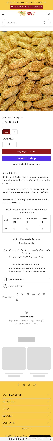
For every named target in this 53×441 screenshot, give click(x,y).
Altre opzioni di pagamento (26, 164)
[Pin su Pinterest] (28, 294)
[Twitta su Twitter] (22, 294)
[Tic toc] (29, 385)
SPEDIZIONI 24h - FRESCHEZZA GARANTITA (28, 2)
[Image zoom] (26, 71)
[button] (26, 151)
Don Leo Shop (20, 436)
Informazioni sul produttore (25, 264)
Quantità (7, 138)
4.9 (10, 439)
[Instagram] (23, 385)
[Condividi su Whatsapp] (33, 294)
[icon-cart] (48, 13)
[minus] (5, 144)
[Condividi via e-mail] (44, 294)
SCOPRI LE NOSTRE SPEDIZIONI (26, 7)
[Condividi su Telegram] (39, 294)
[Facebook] (18, 385)
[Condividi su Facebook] (17, 294)
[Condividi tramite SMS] (17, 299)
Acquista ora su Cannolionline (30, 271)
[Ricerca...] (44, 22)
